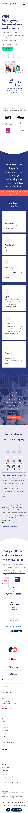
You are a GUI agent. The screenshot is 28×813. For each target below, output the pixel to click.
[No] (26, 807)
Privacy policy (17, 809)
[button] (24, 3)
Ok (8, 809)
